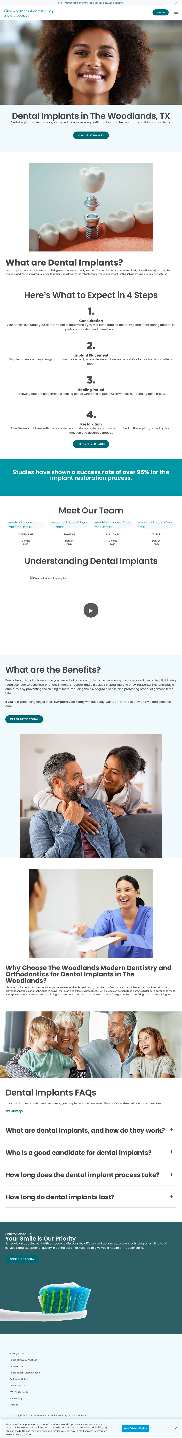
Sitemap (14, 1404)
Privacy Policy (17, 1353)
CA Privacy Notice (19, 1379)
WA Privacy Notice (19, 1391)
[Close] (176, 1428)
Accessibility (16, 1398)
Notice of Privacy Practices (23, 1359)
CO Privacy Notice (19, 1385)
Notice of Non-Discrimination (25, 1372)
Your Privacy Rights (135, 1428)
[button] (176, 12)
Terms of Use (16, 1366)
